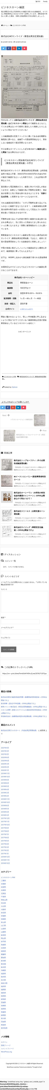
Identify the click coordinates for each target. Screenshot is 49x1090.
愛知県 (3, 957)
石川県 (3, 980)
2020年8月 (5, 757)
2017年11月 (5, 821)
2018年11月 (5, 799)
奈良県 (3, 913)
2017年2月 (5, 850)
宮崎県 (3, 919)
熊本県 (3, 977)
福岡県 (3, 990)
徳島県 (3, 951)
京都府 (3, 884)
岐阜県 (3, 935)
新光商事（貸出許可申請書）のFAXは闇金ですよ (18, 703)
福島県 (3, 993)
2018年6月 (5, 805)
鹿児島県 (4, 1028)
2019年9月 (5, 780)
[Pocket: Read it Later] (24, 48)
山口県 (3, 925)
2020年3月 (5, 764)
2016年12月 (5, 857)
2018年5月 (5, 809)
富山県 (3, 922)
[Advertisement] (20, 350)
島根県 (3, 945)
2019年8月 (5, 783)
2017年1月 (5, 854)
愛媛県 (3, 954)
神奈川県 (4, 983)
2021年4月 (5, 748)
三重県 (3, 881)
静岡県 (3, 1015)
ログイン (4, 1042)
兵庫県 (3, 890)
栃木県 (3, 967)
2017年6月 (5, 837)
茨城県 (3, 1002)
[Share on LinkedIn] (19, 48)
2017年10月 (5, 825)
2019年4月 (5, 789)
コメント (4, 589)
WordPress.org (6, 1052)
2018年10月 (5, 802)
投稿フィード (6, 1045)
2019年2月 (5, 796)
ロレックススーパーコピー (8, 1071)
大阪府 (3, 909)
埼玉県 (3, 903)
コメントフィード (7, 1048)
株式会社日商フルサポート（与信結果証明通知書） (19, 730)
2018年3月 (5, 815)
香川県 (3, 1018)
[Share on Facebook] (8, 48)
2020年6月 (5, 761)
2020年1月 (5, 770)
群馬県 (3, 999)
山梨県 (3, 932)
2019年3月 (5, 793)
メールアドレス (7, 628)
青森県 (3, 1012)
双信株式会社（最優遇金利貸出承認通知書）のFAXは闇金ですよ (24, 716)
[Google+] (14, 48)
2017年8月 (5, 831)
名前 (3, 617)
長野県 (3, 1009)
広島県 (3, 948)
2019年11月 (5, 773)
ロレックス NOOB (22, 1071)
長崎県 (3, 1006)
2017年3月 (5, 847)
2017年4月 (5, 844)
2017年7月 (5, 834)
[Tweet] (3, 48)
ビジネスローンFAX (10, 376)
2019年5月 (5, 786)
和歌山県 (4, 900)
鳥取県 (3, 1025)
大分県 (3, 906)
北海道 (3, 893)
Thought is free (36, 1067)
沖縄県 (3, 970)
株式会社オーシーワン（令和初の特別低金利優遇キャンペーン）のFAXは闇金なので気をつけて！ (29, 495)
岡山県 (3, 938)
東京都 (3, 964)
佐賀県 (3, 887)
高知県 (3, 1022)
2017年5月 (5, 841)
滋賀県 (3, 973)
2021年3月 (5, 751)
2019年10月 (5, 777)
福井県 (3, 986)
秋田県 (3, 996)
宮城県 (3, 916)
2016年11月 (5, 860)
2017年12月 (5, 818)
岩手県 (3, 941)
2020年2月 (5, 767)
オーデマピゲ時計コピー (36, 1071)
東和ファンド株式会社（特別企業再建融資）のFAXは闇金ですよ (24, 707)
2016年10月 (5, 863)
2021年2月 (5, 754)
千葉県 (3, 897)
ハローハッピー (26, 309)
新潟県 (3, 961)
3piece (14, 387)
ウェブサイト (5, 638)
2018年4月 (5, 812)
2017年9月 (5, 828)
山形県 (3, 929)
